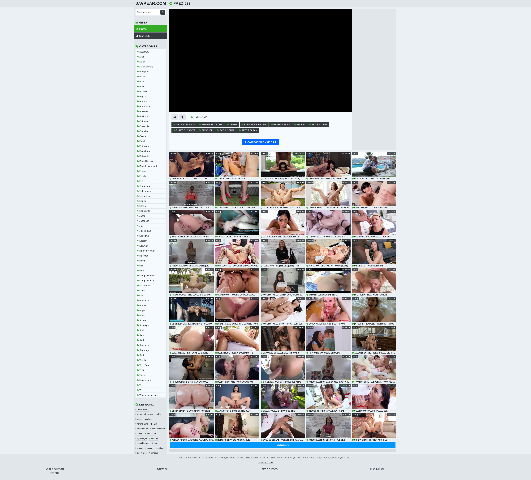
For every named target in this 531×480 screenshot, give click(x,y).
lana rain (154, 438)
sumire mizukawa (212, 124)
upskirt (149, 448)
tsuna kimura (142, 443)
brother (207, 130)
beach (300, 124)
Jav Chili (55, 473)
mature (139, 448)
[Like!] (174, 117)
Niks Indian (377, 469)
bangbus (154, 453)
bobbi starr (227, 130)
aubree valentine (255, 124)
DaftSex (162, 469)
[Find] (162, 12)
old (137, 453)
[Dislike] (182, 117)
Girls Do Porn (55, 469)
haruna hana (281, 124)
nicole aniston (185, 124)
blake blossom (185, 130)
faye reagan (249, 130)
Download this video (259, 142)
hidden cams (319, 124)
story (144, 453)
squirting (159, 448)
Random (144, 36)
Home (143, 29)
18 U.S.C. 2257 (265, 462)
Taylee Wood (270, 469)
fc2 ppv (154, 443)
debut (233, 124)
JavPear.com (151, 3)
